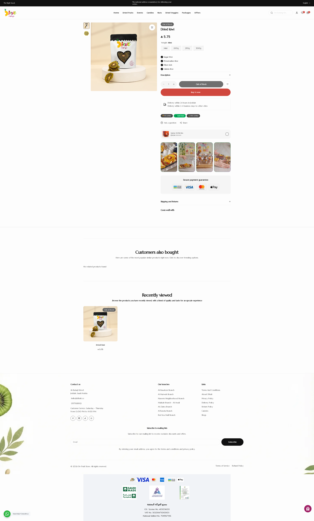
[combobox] (280, 12)
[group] (124, 56)
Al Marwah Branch (165, 394)
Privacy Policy (207, 398)
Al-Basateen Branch (166, 390)
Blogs (204, 415)
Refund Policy (237, 466)
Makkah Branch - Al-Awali (169, 402)
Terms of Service (222, 466)
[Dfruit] (10, 13)
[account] (297, 12)
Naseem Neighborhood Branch (171, 398)
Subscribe (232, 442)
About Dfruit (207, 394)
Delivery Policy (208, 402)
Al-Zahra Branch (165, 407)
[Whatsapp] (91, 418)
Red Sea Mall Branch (166, 415)
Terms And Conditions (211, 390)
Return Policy (207, 407)
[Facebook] (73, 418)
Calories (205, 411)
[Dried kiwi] (100, 323)
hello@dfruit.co (77, 398)
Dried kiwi (100, 345)
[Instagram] (79, 418)
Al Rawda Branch (165, 411)
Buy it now (195, 92)
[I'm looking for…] (271, 12)
